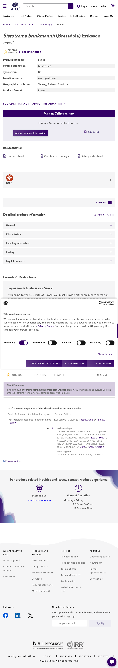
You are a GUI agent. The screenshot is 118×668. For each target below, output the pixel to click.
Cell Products (26, 16)
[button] (70, 6)
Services (61, 16)
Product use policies (73, 562)
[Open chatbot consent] (111, 661)
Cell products (40, 566)
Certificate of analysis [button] (57, 156)
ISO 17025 (85, 656)
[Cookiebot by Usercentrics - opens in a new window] (101, 303)
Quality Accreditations (21, 656)
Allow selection (74, 363)
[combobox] (45, 6)
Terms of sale (69, 568)
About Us (108, 16)
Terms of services (71, 575)
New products (40, 560)
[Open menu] (4, 6)
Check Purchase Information (30, 133)
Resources (94, 16)
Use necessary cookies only (44, 363)
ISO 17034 (104, 656)
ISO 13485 (66, 656)
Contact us (96, 578)
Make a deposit (41, 591)
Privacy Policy (46, 326)
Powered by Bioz (12, 461)
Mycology (46, 24)
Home (6, 24)
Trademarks (68, 581)
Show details (105, 354)
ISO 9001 (48, 656)
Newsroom (96, 562)
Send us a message (39, 500)
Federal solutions (42, 584)
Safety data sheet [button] (92, 156)
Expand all (106, 215)
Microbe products (42, 572)
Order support (11, 560)
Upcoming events (100, 556)
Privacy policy (69, 556)
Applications (8, 16)
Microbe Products (45, 16)
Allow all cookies (100, 363)
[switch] (52, 342)
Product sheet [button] (15, 156)
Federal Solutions (77, 16)
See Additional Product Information (33, 104)
